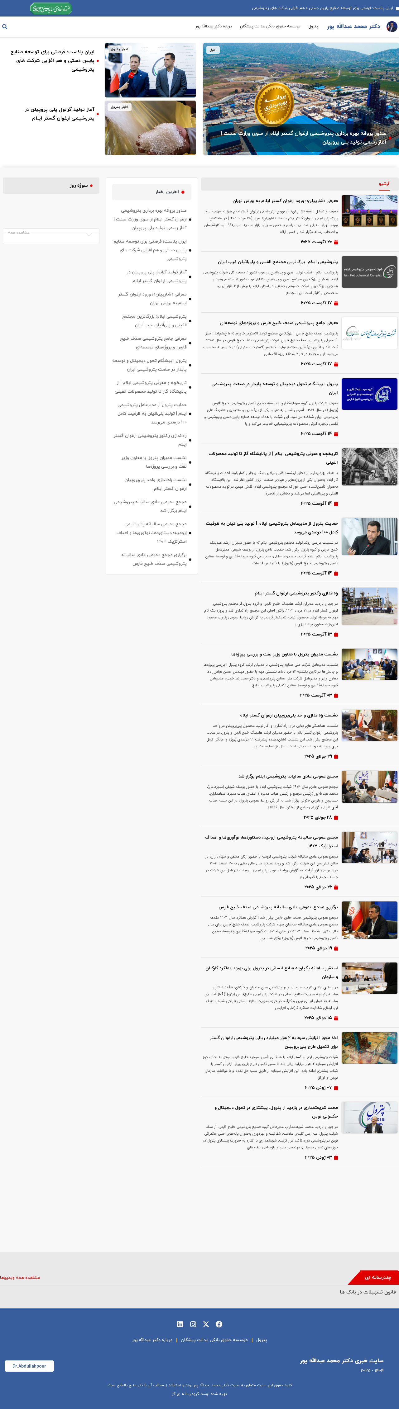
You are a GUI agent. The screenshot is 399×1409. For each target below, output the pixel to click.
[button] (4, 26)
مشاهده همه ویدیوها (20, 1278)
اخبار (213, 49)
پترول (313, 26)
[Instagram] (193, 1324)
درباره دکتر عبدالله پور (213, 26)
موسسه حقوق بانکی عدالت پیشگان (270, 26)
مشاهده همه (18, 232)
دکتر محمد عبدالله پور (353, 27)
